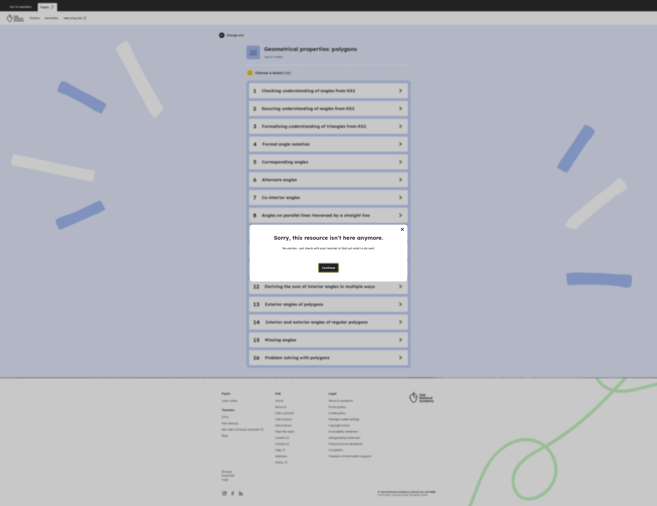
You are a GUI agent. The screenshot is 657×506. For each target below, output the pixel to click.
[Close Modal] (402, 229)
